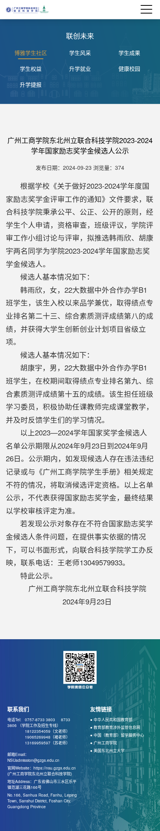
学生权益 (31, 68)
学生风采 (80, 52)
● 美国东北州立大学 (107, 750)
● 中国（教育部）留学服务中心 (117, 735)
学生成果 (129, 52)
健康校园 (129, 68)
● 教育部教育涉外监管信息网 (115, 727)
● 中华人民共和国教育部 (111, 719)
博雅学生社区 (30, 52)
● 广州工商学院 (103, 743)
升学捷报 (31, 84)
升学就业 (80, 68)
